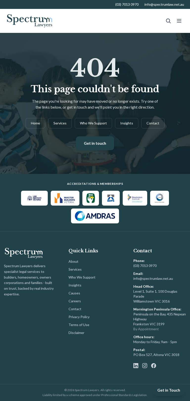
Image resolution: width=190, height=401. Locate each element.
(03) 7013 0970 (127, 4)
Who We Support (93, 123)
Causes (74, 293)
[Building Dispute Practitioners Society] (111, 198)
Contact (152, 123)
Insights (126, 123)
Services (60, 123)
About (73, 261)
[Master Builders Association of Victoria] (65, 198)
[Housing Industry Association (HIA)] (90, 198)
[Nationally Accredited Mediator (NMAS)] (159, 198)
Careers (75, 301)
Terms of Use (79, 325)
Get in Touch (168, 390)
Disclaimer (76, 332)
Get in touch (95, 143)
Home (35, 123)
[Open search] (168, 21)
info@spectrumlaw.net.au (164, 4)
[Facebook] (153, 365)
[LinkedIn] (135, 365)
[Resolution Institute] (135, 198)
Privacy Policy (79, 317)
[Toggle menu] (179, 21)
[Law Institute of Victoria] (34, 198)
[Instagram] (144, 365)
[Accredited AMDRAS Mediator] (95, 216)
